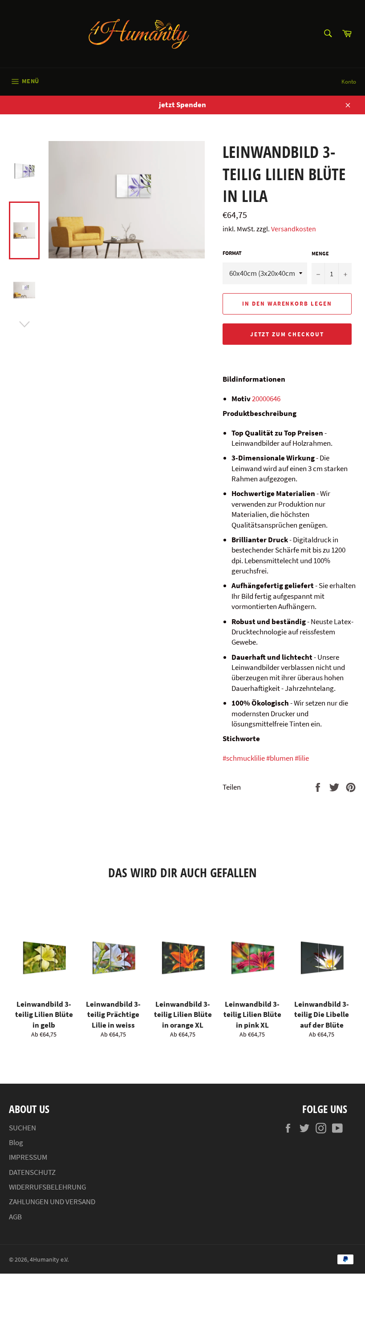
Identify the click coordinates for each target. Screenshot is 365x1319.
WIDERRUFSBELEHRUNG (47, 1187)
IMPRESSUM (28, 1157)
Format (232, 253)
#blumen (279, 758)
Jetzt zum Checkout (287, 334)
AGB (15, 1217)
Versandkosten (293, 228)
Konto (348, 81)
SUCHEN (22, 1128)
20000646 (266, 398)
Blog (16, 1142)
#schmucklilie (244, 758)
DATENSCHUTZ (32, 1172)
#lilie (302, 758)
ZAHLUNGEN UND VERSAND (52, 1201)
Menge (320, 253)
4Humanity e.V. (49, 1259)
